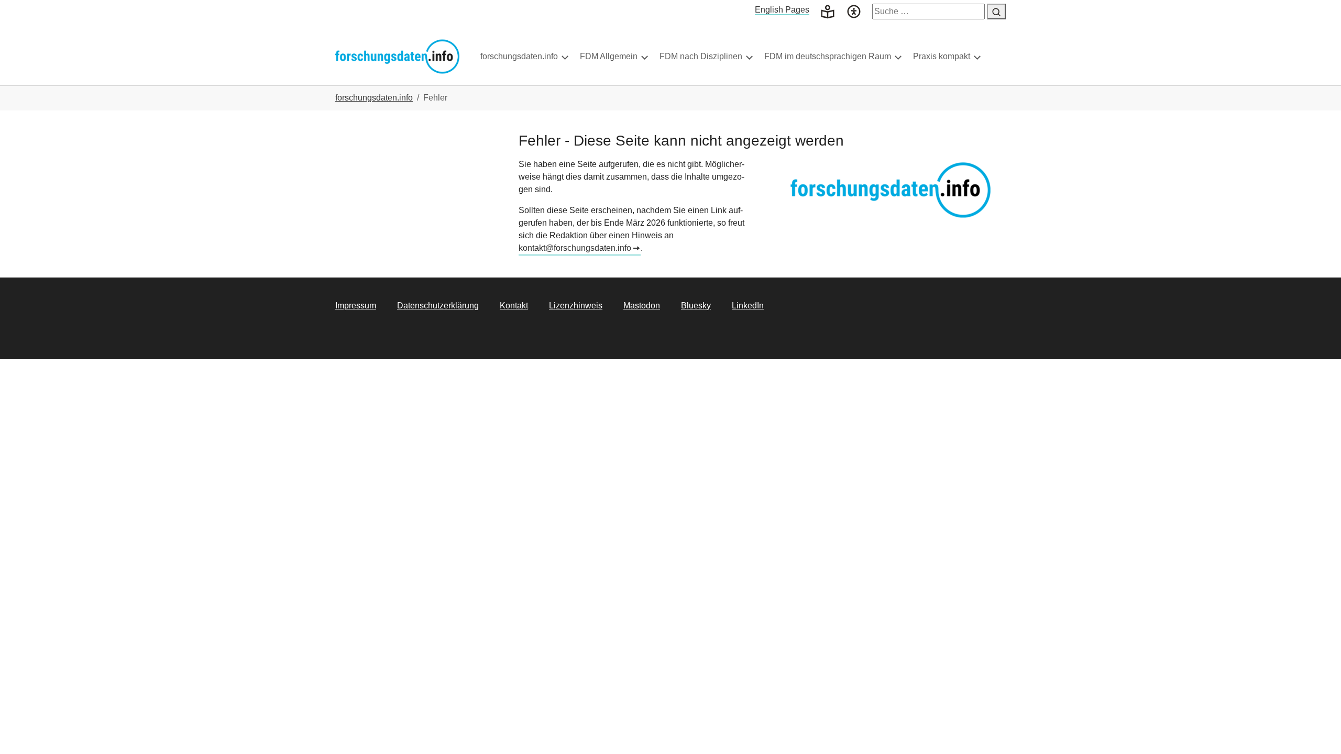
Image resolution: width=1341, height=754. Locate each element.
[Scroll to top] (1318, 731)
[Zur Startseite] (397, 56)
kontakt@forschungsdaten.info (575, 247)
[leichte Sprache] (828, 10)
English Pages (782, 9)
